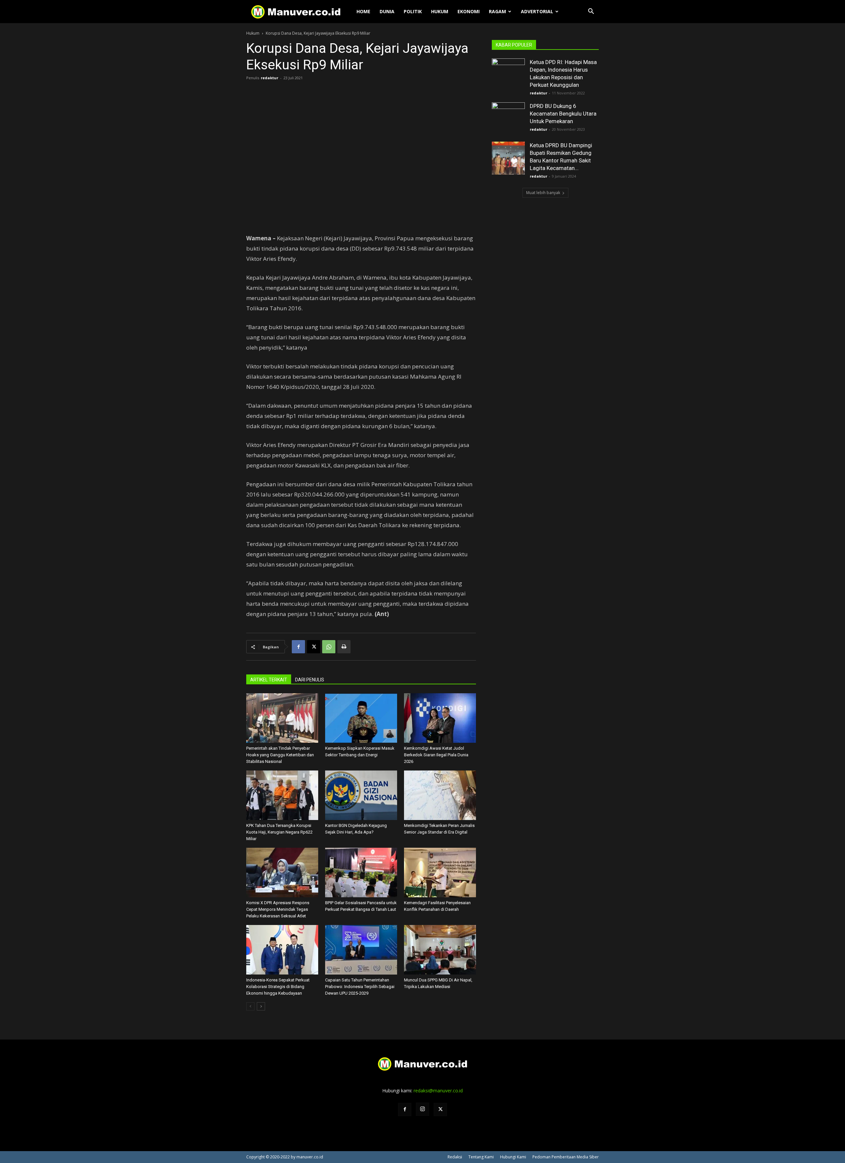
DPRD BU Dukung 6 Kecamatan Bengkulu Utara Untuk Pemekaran (563, 113)
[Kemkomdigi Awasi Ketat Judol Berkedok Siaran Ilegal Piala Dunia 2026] (440, 718)
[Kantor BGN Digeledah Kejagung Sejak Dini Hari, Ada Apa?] (361, 795)
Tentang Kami (481, 1157)
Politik (413, 11)
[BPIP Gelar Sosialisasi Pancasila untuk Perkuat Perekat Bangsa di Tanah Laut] (361, 872)
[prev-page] (250, 1006)
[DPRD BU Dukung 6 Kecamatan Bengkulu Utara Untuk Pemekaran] (508, 118)
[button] (591, 12)
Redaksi (455, 1157)
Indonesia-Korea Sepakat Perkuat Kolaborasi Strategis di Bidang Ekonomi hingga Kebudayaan (278, 986)
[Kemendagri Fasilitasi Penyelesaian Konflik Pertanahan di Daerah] (440, 872)
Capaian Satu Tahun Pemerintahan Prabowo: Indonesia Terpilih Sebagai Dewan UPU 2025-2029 (359, 986)
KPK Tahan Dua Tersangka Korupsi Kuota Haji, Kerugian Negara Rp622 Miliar (279, 832)
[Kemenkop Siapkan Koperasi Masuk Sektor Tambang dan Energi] (361, 718)
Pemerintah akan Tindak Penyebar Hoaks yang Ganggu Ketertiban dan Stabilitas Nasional (280, 755)
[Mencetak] (344, 646)
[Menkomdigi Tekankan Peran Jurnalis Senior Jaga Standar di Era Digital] (440, 795)
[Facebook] (298, 646)
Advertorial (537, 11)
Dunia (387, 11)
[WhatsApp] (328, 646)
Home (363, 11)
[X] (313, 646)
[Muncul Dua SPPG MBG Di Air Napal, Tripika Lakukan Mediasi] (440, 950)
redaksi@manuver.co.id (438, 1090)
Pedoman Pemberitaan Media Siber (565, 1157)
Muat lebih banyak (543, 192)
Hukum (439, 11)
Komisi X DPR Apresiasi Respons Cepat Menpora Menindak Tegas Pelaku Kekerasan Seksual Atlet (277, 909)
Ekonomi (468, 11)
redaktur (269, 77)
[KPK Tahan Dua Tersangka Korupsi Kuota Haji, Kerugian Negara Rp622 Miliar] (282, 795)
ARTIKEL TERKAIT (268, 679)
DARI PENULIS (309, 679)
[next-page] (261, 1006)
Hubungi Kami (513, 1157)
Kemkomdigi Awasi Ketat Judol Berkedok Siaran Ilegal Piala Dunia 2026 (436, 755)
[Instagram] (422, 1109)
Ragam (497, 11)
